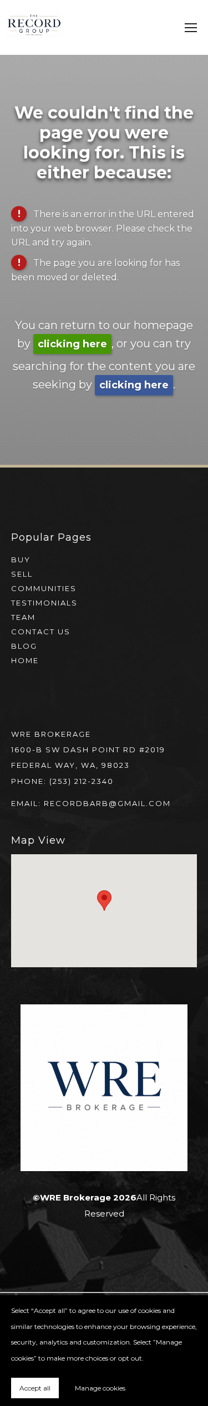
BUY (21, 559)
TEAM (23, 617)
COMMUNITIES (44, 588)
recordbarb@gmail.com (107, 803)
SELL (22, 573)
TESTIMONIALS (44, 602)
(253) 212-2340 (81, 781)
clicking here (72, 344)
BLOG (24, 646)
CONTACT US (40, 631)
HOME (25, 660)
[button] (104, 900)
